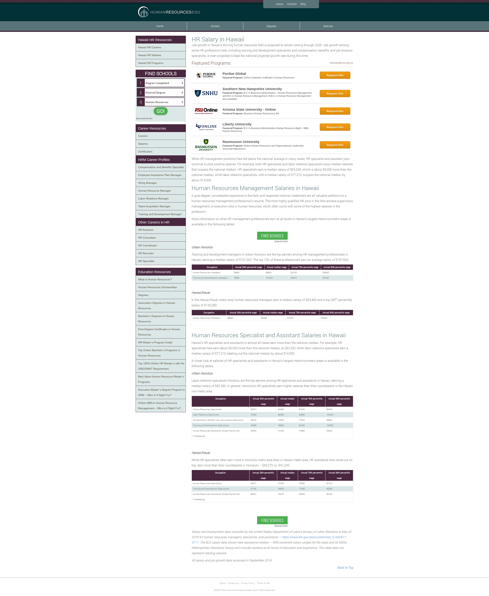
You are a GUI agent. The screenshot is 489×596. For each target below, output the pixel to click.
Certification (145, 151)
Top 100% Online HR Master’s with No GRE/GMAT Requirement (161, 366)
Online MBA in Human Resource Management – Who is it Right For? (159, 405)
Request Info (335, 75)
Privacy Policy (247, 583)
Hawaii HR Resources (155, 40)
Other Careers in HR (153, 222)
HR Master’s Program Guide (155, 342)
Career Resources (152, 128)
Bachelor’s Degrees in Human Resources (156, 319)
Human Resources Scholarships (157, 287)
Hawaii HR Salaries (149, 55)
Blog (303, 4)
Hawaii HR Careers (149, 47)
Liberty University (237, 124)
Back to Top (345, 567)
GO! (161, 111)
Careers (215, 26)
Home (159, 26)
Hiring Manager (147, 182)
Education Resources (154, 272)
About (279, 4)
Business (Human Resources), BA (261, 113)
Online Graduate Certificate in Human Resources (269, 77)
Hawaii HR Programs (150, 63)
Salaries (328, 26)
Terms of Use (263, 583)
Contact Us (233, 583)
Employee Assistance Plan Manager (159, 175)
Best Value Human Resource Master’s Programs (161, 379)
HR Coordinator (147, 245)
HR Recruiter (146, 253)
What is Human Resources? (155, 279)
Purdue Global (234, 74)
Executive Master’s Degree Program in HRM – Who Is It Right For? (161, 392)
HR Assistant (145, 229)
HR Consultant (147, 237)
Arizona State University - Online (249, 109)
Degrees (271, 26)
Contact (292, 4)
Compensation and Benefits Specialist (161, 167)
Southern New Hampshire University (252, 89)
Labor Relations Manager (153, 198)
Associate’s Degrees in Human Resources (156, 305)
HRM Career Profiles (154, 160)
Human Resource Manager (154, 190)
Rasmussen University (241, 142)
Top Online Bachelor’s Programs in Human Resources (159, 353)
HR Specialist (146, 261)
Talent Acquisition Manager (154, 206)
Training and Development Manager (160, 214)
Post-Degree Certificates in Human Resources (159, 332)
